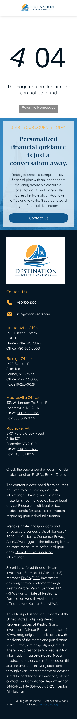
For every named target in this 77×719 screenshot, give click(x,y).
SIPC (36, 578)
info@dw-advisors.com (33, 314)
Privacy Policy (49, 704)
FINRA (26, 578)
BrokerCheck (55, 474)
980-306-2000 (26, 302)
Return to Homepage (38, 107)
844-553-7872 (41, 686)
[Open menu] (67, 8)
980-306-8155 (28, 413)
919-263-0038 (27, 379)
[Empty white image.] (9, 10)
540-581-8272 (27, 449)
